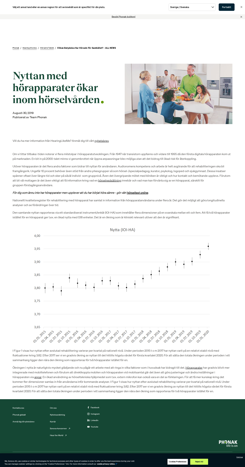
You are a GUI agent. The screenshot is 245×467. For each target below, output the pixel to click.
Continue (239, 457)
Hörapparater (194, 367)
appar (37, 377)
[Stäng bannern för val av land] (241, 7)
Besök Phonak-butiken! (123, 16)
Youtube (94, 426)
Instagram (95, 414)
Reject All (199, 461)
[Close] (241, 17)
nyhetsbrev (102, 140)
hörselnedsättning (109, 180)
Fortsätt (226, 7)
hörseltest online (137, 192)
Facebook (95, 407)
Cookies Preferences (177, 461)
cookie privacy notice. (106, 464)
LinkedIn (94, 420)
